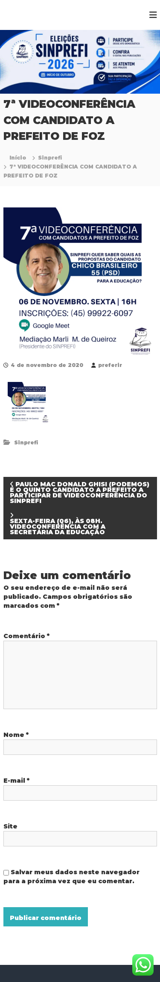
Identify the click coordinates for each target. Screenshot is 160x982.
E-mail (16, 780)
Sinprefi (50, 157)
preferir (110, 365)
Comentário (26, 636)
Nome (16, 735)
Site (10, 826)
